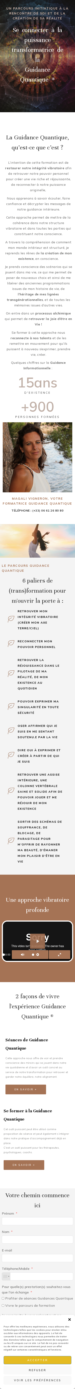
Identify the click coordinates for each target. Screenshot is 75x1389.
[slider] (3, 954)
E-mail (7, 1250)
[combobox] (6, 1276)
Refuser (37, 1370)
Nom (5, 1232)
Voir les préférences (37, 1380)
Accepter (37, 1360)
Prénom (8, 1213)
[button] (69, 1319)
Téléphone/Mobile (15, 1269)
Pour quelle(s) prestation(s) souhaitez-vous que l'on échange (36, 1289)
